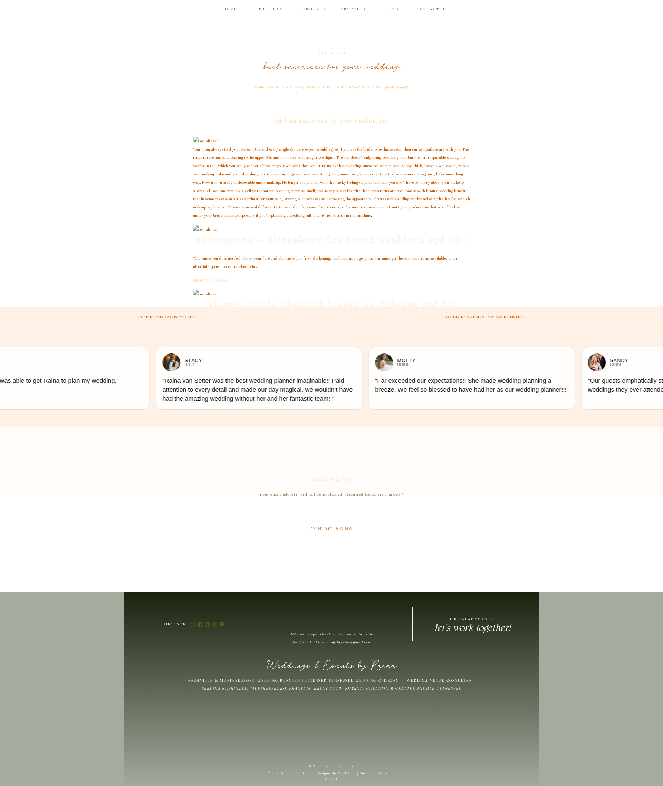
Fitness (313, 87)
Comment (331, 507)
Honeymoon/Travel (366, 87)
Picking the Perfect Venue (167, 317)
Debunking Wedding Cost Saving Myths (484, 317)
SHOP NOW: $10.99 (210, 280)
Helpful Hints (335, 87)
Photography (397, 87)
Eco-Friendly (293, 87)
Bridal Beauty (266, 87)
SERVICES (313, 9)
